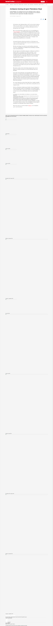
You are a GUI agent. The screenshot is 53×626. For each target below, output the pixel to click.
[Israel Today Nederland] (10, 1)
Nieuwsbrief (19, 616)
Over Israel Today (8, 616)
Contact (16, 616)
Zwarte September (16, 31)
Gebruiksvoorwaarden (24, 625)
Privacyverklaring (18, 625)
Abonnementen (13, 616)
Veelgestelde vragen (24, 616)
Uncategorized (18, 1)
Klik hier (30, 105)
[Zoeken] (46, 4)
